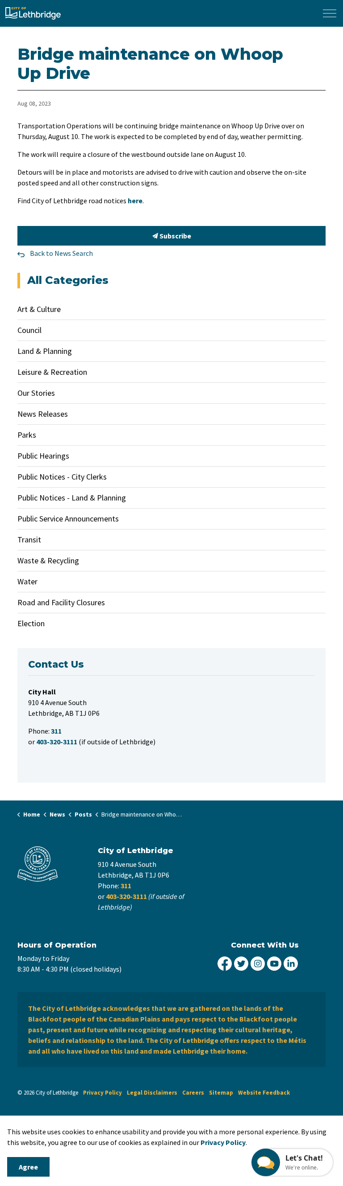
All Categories (68, 280)
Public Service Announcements (68, 518)
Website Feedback (264, 1092)
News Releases (42, 414)
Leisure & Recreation (52, 372)
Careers (193, 1092)
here (135, 200)
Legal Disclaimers (152, 1092)
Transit (29, 539)
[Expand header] (329, 13)
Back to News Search (61, 253)
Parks (26, 435)
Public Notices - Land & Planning (71, 497)
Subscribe (174, 235)
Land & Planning (44, 351)
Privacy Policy (102, 1092)
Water (27, 581)
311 (126, 885)
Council (29, 330)
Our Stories (36, 393)
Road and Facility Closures (61, 602)
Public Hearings (43, 456)
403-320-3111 (126, 896)
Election (31, 623)
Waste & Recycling (48, 560)
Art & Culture (39, 309)
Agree (28, 1166)
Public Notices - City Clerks (62, 477)
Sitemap (221, 1092)
